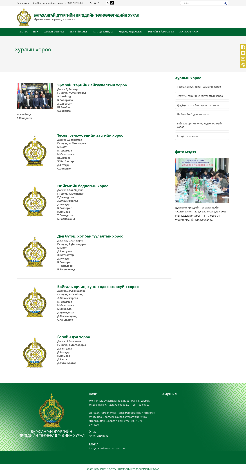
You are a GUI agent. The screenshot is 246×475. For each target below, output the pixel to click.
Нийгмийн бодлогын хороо (193, 114)
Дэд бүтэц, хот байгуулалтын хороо (198, 105)
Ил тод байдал (103, 31)
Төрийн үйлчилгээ (161, 31)
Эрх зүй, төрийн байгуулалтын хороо (200, 96)
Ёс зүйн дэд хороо (188, 136)
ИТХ (35, 31)
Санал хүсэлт (24, 3)
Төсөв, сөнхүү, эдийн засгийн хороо (199, 86)
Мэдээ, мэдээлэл (130, 31)
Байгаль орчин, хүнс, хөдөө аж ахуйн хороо (200, 125)
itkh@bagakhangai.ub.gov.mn (48, 3)
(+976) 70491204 (74, 3)
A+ (99, 3)
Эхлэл (23, 31)
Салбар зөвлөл (54, 31)
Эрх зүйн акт (78, 31)
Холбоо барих (188, 31)
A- (91, 3)
